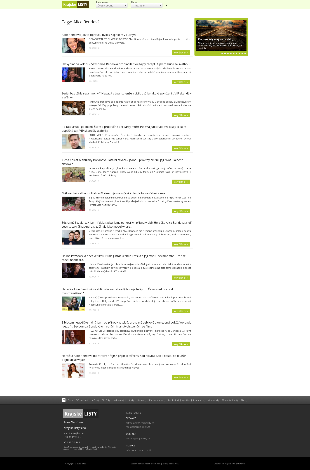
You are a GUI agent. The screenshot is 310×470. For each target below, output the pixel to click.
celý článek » (181, 52)
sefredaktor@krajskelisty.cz (140, 422)
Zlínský (244, 400)
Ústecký (130, 400)
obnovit (166, 5)
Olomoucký (213, 400)
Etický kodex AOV (171, 463)
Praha (70, 400)
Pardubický (173, 400)
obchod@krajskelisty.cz (138, 438)
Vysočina (186, 400)
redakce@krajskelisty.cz (138, 426)
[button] (112, 5)
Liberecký (142, 400)
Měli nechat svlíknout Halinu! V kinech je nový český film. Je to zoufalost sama (113, 193)
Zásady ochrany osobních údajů (146, 463)
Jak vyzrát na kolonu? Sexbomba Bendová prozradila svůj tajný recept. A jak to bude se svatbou (125, 64)
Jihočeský (94, 400)
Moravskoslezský (230, 400)
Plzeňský (106, 400)
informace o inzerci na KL (138, 450)
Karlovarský (118, 400)
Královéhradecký (157, 400)
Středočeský (82, 400)
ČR (64, 400)
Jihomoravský (199, 400)
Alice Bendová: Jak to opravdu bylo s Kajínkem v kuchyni (99, 35)
